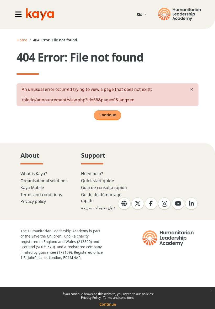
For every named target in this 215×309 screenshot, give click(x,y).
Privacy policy (33, 201)
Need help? (92, 173)
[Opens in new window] (180, 14)
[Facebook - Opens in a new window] (151, 203)
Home (22, 39)
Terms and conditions (118, 297)
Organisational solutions (43, 181)
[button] (142, 14)
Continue (107, 304)
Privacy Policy (91, 297)
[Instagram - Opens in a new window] (164, 203)
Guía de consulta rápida (104, 187)
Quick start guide (97, 181)
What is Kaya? (33, 173)
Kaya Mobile (32, 187)
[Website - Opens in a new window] (124, 203)
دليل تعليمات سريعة (98, 208)
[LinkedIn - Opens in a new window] (191, 203)
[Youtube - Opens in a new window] (178, 203)
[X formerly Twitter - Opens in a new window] (137, 203)
